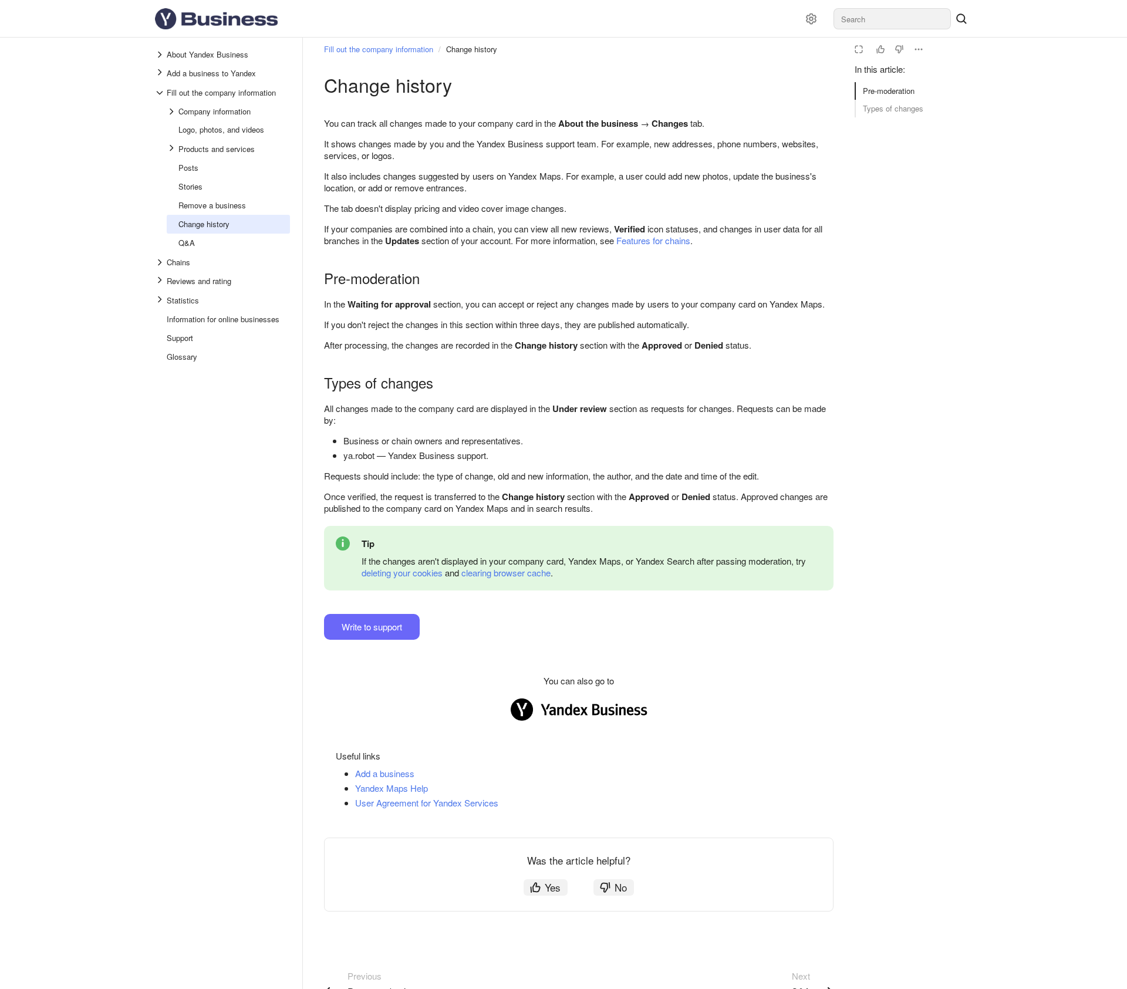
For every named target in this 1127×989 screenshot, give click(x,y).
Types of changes (893, 108)
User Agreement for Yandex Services (426, 802)
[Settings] (811, 18)
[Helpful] (880, 49)
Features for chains (653, 240)
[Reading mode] (859, 49)
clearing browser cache (506, 572)
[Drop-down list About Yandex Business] (161, 54)
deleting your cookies (402, 572)
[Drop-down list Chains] (161, 262)
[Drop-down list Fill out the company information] (161, 93)
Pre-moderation (889, 90)
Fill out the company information (378, 49)
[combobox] (892, 19)
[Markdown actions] (918, 49)
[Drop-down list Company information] (172, 111)
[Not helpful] (899, 49)
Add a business (384, 773)
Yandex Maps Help (391, 788)
